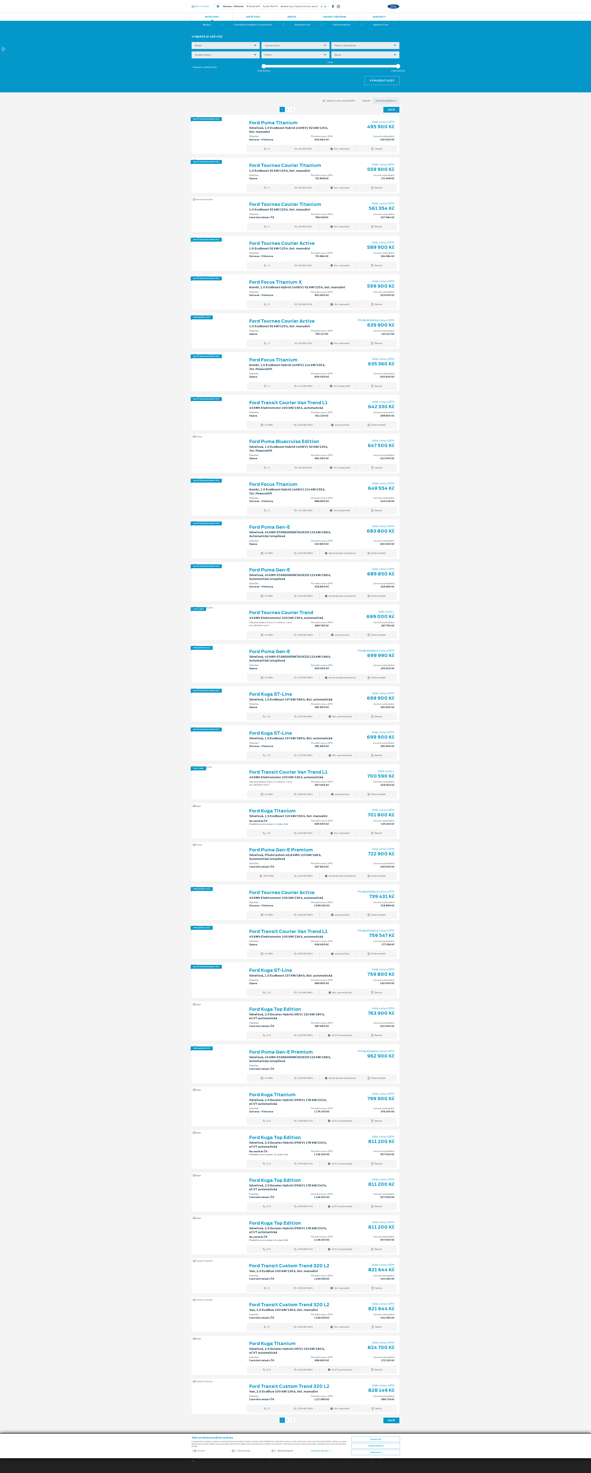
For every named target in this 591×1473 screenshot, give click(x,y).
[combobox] (226, 45)
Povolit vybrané (375, 1446)
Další (391, 109)
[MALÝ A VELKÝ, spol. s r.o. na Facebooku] (334, 6)
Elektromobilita (341, 24)
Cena (330, 62)
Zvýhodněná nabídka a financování (253, 24)
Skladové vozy (302, 24)
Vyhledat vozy (382, 80)
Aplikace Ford (380, 24)
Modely (207, 24)
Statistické (244, 1450)
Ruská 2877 (270, 6)
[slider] (264, 66)
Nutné (201, 1450)
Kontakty (379, 16)
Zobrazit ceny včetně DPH (340, 100)
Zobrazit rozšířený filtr (205, 67)
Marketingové (285, 1450)
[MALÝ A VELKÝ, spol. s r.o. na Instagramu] (339, 6)
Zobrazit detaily (320, 1450)
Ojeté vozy (253, 16)
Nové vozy (212, 16)
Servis (291, 16)
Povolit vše (375, 1439)
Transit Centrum (334, 16)
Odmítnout (375, 1452)
